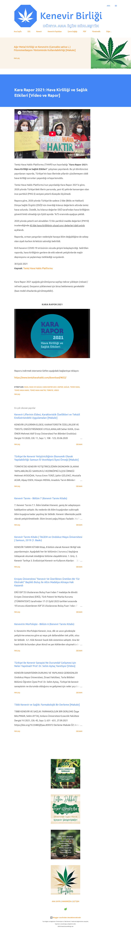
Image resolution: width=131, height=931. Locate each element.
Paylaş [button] (17, 58)
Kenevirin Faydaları (55, 31)
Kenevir (39, 31)
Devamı (79, 444)
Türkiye (50, 390)
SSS (29, 31)
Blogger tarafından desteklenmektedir (67, 917)
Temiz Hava (75, 387)
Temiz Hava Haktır (38, 390)
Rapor (60, 387)
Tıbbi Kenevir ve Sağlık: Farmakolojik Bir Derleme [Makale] (47, 704)
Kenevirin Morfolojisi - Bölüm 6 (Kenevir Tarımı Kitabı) (44, 624)
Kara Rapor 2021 (50, 387)
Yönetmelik (96, 31)
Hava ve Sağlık (35, 387)
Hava (26, 387)
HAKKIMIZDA (67, 901)
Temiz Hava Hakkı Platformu (38, 268)
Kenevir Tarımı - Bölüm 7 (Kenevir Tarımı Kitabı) (40, 498)
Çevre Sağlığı (72, 31)
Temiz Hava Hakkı (21, 390)
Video (56, 390)
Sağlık (66, 387)
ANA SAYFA (56, 901)
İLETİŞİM (76, 901)
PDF (84, 31)
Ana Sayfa (17, 31)
